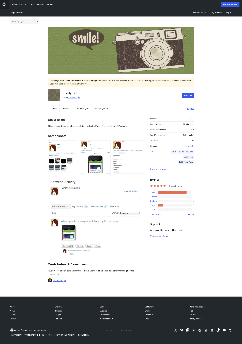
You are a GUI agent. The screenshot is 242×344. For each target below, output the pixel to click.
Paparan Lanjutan (158, 169)
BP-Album (189, 152)
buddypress (188, 157)
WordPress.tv (106, 319)
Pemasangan (82, 108)
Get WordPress (230, 4)
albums (181, 152)
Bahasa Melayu (40, 330)
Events (147, 311)
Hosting (13, 315)
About (12, 307)
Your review (155, 214)
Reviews (67, 108)
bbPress (194, 315)
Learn (102, 307)
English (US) (189, 146)
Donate (149, 315)
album (174, 152)
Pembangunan (101, 108)
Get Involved (150, 307)
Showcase (59, 307)
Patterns (58, 319)
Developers (105, 315)
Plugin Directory (16, 13)
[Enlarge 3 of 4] (139, 144)
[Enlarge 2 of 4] (107, 144)
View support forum (159, 236)
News (12, 311)
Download (188, 95)
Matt (192, 311)
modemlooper (73, 97)
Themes (58, 311)
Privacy (13, 319)
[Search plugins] (36, 21)
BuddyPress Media (186, 162)
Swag (148, 319)
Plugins (58, 315)
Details (54, 108)
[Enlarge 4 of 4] (139, 182)
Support (190, 108)
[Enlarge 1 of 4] (75, 144)
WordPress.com (197, 307)
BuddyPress (196, 319)
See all (191, 214)
